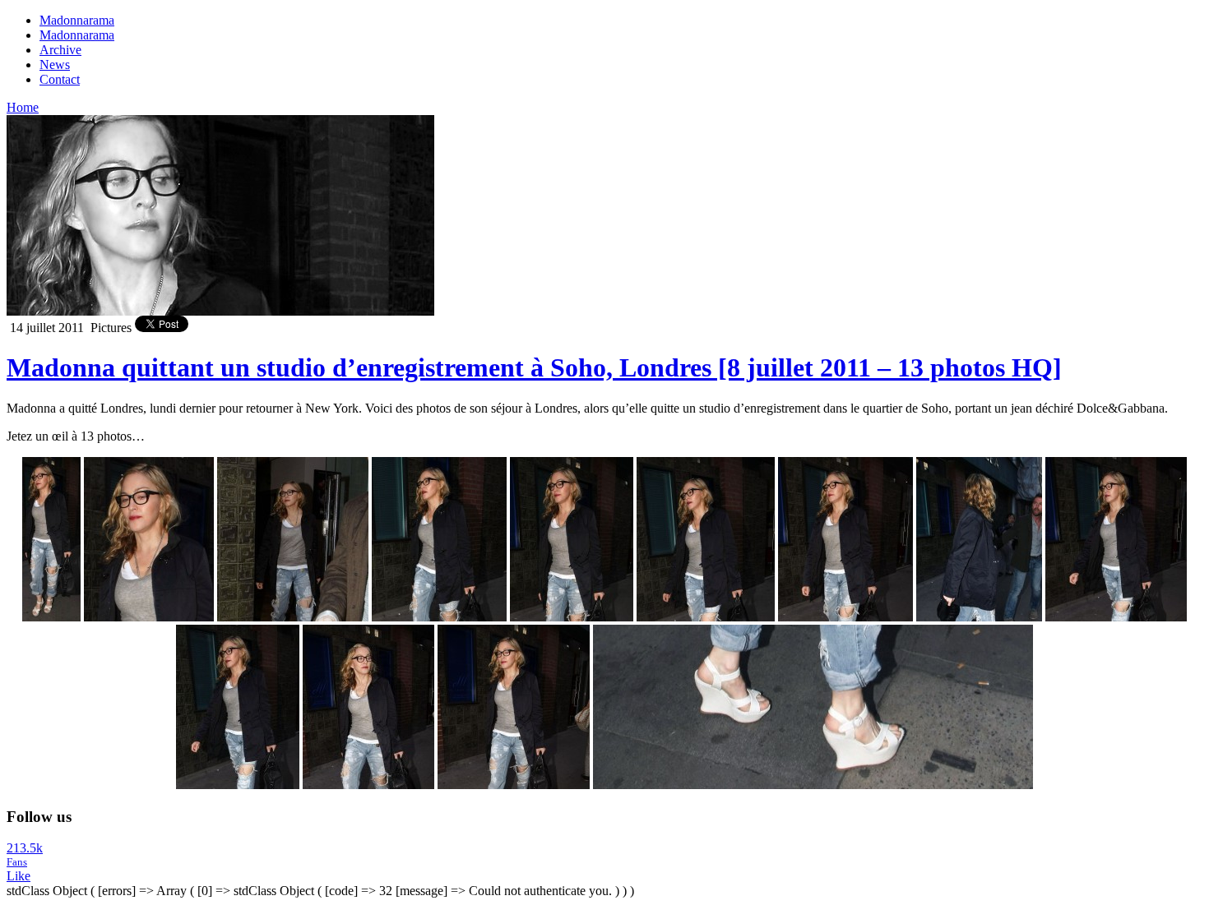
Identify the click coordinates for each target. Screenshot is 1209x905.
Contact (59, 79)
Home (23, 107)
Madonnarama (76, 20)
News (54, 65)
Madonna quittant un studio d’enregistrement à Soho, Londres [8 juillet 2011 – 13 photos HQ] (534, 367)
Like (18, 876)
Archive (60, 50)
